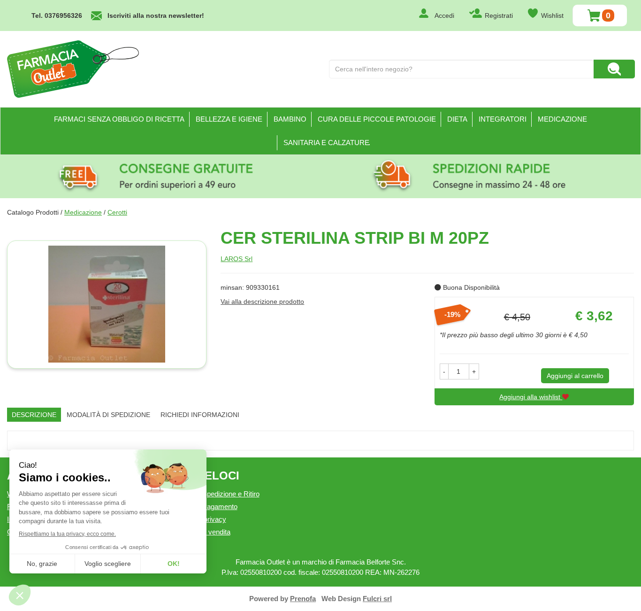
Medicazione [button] (562, 119)
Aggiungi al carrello (575, 375)
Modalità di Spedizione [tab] (108, 414)
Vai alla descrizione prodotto (262, 301)
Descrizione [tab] (34, 414)
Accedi (444, 15)
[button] (444, 371)
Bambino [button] (290, 119)
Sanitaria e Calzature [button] (326, 143)
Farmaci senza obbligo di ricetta (119, 119)
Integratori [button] (503, 119)
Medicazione (83, 212)
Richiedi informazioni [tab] (199, 414)
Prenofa (303, 599)
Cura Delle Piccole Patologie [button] (377, 119)
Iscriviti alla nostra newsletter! (155, 15)
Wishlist (552, 15)
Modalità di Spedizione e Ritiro (213, 494)
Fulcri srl (377, 599)
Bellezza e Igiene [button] (229, 119)
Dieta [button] (457, 119)
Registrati (499, 15)
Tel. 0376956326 (56, 15)
